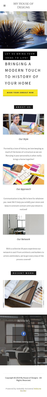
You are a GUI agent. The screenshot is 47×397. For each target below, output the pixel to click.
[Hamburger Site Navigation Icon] (6, 5)
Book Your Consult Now (20, 92)
